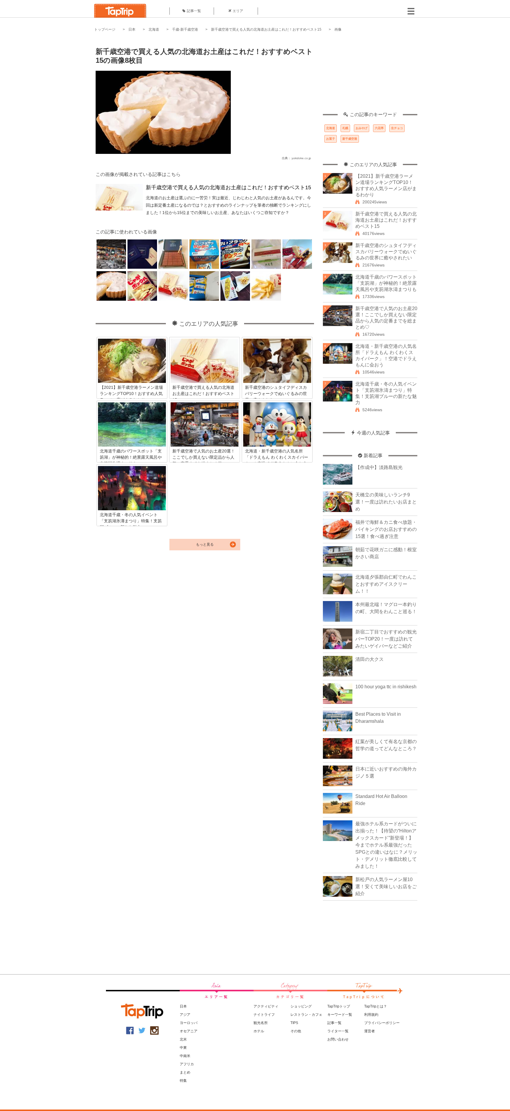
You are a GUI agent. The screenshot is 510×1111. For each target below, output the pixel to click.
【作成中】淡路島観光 (379, 467)
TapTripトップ (338, 1006)
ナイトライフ (264, 1015)
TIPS (294, 1023)
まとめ (185, 1072)
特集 (183, 1081)
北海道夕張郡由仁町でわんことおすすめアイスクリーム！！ (386, 584)
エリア (238, 11)
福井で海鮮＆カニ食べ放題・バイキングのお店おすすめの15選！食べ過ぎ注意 (386, 529)
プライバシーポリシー (382, 1023)
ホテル (259, 1031)
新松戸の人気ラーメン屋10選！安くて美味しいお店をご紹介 (386, 886)
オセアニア (188, 1031)
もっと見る (205, 544)
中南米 (185, 1056)
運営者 (369, 1031)
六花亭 (379, 128)
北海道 (153, 29)
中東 (183, 1048)
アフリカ (187, 1064)
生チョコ (397, 128)
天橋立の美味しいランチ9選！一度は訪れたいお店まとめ (386, 501)
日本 (131, 29)
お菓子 (330, 138)
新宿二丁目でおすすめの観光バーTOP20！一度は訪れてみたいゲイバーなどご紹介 (386, 639)
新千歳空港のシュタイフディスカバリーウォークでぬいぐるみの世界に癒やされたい (386, 251)
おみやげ (361, 128)
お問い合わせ (338, 1039)
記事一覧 (194, 11)
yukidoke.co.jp (301, 158)
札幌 (345, 128)
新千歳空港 (349, 138)
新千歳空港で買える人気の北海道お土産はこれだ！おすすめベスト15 (266, 29)
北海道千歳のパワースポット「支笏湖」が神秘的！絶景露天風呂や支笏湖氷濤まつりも (386, 283)
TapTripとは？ (375, 1006)
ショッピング (301, 1006)
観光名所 (261, 1023)
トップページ (104, 29)
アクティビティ (266, 1006)
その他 (295, 1031)
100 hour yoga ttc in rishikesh (385, 686)
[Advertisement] (370, 75)
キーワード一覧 (339, 1015)
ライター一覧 (338, 1031)
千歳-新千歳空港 (185, 29)
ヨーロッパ (188, 1023)
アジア (185, 1015)
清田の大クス (369, 659)
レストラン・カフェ (306, 1015)
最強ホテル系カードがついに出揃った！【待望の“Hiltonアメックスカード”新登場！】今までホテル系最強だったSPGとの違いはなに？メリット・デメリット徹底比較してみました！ (386, 845)
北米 (183, 1039)
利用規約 (371, 1015)
